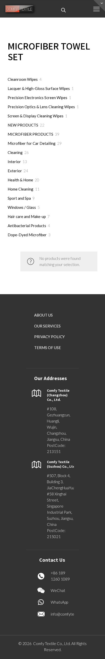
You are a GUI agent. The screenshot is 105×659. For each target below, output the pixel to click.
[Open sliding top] (99, 5)
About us (43, 315)
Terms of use (47, 347)
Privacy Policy (49, 336)
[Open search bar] (63, 10)
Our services (47, 326)
